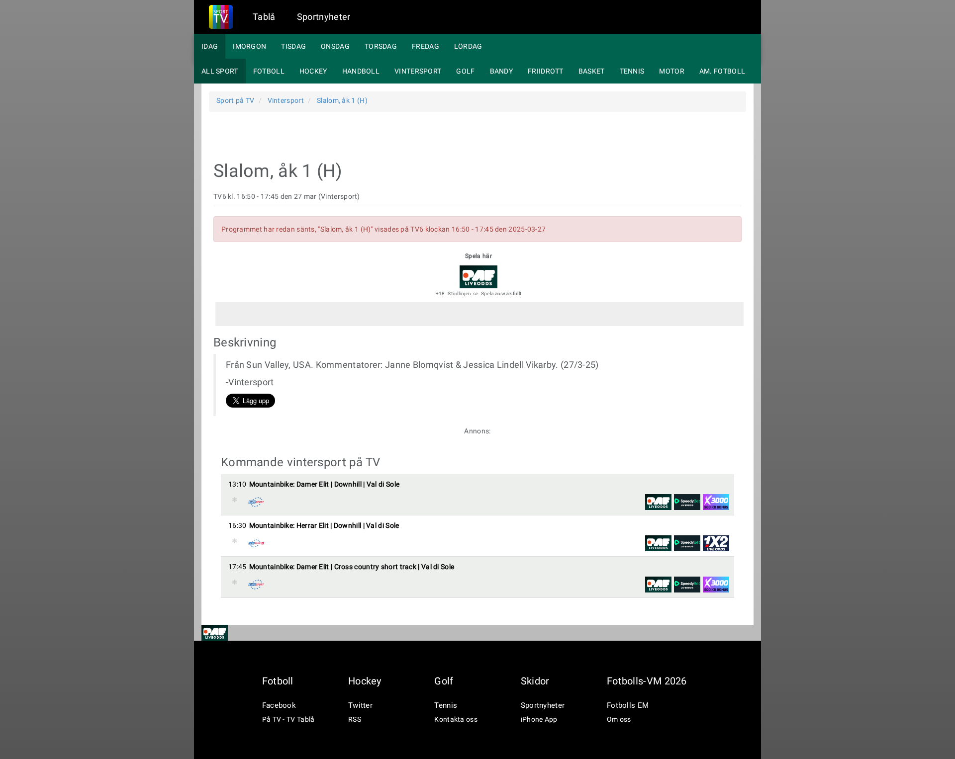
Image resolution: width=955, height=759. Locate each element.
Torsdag (381, 46)
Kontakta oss (456, 719)
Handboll (361, 71)
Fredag (425, 46)
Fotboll (269, 71)
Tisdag (293, 46)
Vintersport (417, 71)
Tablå (264, 16)
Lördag (468, 46)
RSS (354, 719)
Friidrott (546, 71)
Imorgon (249, 46)
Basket (591, 71)
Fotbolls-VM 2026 (647, 681)
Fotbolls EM (628, 705)
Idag (209, 46)
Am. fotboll (722, 71)
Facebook (279, 705)
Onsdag (335, 46)
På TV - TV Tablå (288, 719)
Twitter (360, 705)
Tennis (632, 71)
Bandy (501, 71)
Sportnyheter (324, 16)
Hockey (313, 71)
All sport (219, 71)
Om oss (619, 719)
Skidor (535, 681)
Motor (671, 71)
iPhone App (539, 719)
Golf (465, 71)
